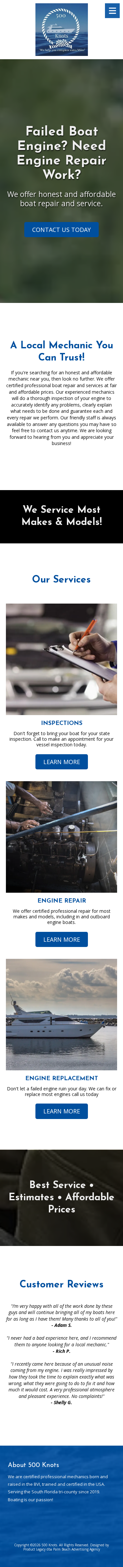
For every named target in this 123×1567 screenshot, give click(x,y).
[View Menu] (112, 10)
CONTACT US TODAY (61, 230)
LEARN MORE (61, 762)
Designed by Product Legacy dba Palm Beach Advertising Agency (66, 1547)
